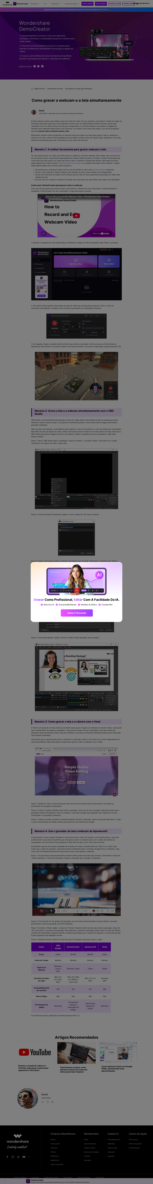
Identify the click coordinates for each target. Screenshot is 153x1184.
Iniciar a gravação (76, 613)
